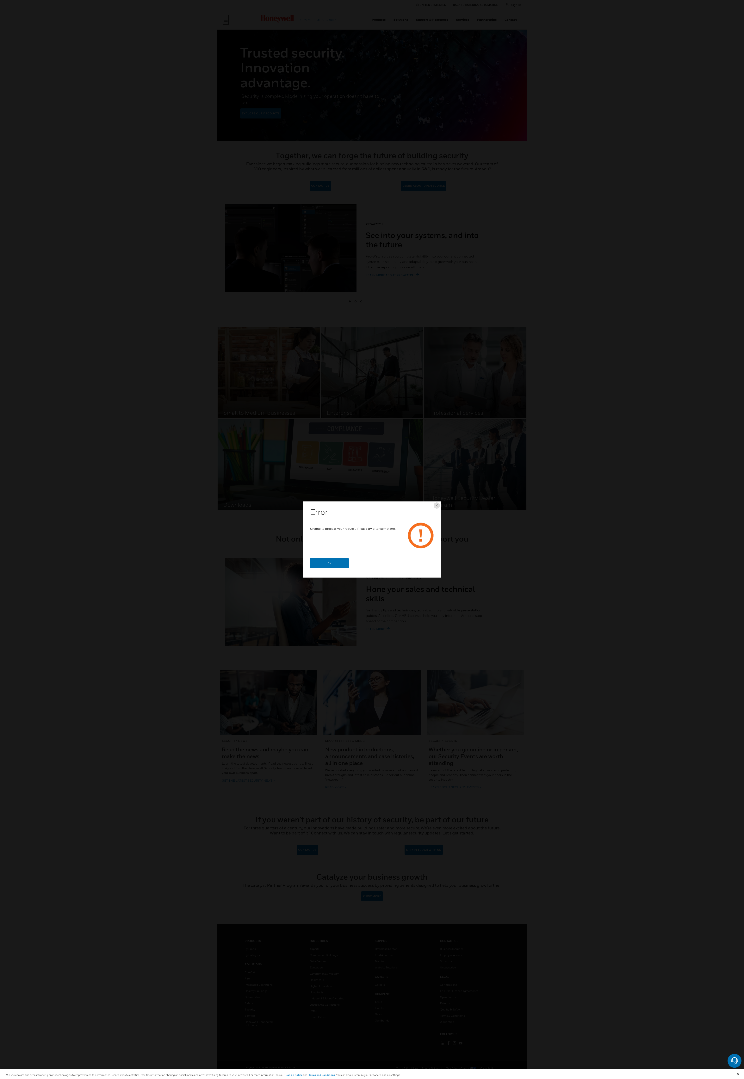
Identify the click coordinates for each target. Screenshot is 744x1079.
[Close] (738, 1074)
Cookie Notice (294, 1074)
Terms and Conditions (322, 1074)
